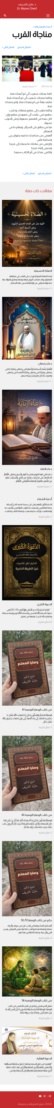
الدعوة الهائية (44, 1058)
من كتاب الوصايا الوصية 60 (37, 814)
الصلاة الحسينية (43, 270)
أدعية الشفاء (44, 498)
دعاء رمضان (45, 363)
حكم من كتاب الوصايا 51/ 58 (36, 920)
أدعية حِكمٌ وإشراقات (42, 26)
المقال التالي (8, 47)
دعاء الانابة (46, 468)
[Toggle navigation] (48, 15)
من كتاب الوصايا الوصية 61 (37, 709)
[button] (49, 1096)
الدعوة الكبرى (44, 604)
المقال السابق (23, 47)
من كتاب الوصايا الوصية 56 (37, 1000)
